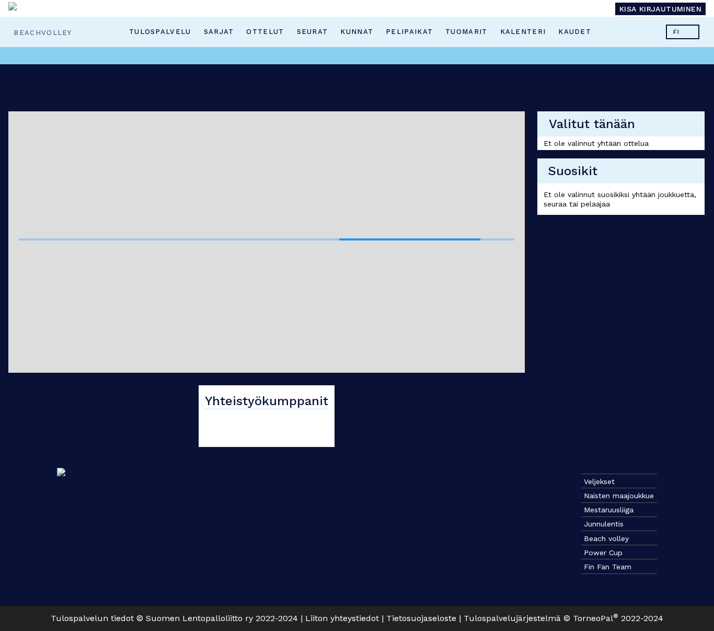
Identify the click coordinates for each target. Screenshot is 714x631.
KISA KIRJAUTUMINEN (660, 9)
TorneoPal (595, 618)
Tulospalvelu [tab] (160, 32)
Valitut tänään (592, 124)
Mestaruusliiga (609, 510)
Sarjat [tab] (218, 32)
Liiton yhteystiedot (342, 618)
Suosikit (572, 171)
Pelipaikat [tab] (409, 32)
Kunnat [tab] (356, 32)
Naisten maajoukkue (619, 495)
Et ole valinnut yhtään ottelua (596, 143)
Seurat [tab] (312, 32)
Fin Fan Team (607, 567)
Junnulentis (604, 524)
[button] (682, 32)
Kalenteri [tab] (523, 32)
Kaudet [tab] (574, 32)
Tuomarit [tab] (466, 32)
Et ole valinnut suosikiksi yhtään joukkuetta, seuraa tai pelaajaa (620, 199)
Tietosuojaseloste (421, 618)
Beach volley (606, 538)
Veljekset (599, 481)
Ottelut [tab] (265, 32)
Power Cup (603, 552)
